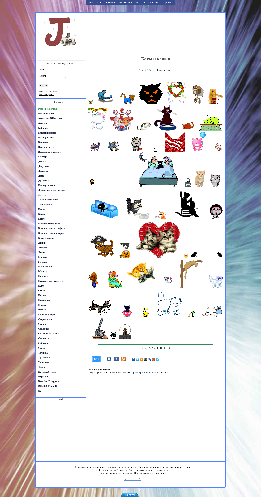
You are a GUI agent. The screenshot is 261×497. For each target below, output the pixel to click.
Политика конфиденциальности (115, 473)
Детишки (43, 170)
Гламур (42, 156)
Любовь (42, 247)
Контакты (122, 469)
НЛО (41, 285)
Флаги (41, 367)
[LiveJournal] (150, 359)
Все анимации (46, 113)
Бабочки (43, 127)
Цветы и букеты (47, 371)
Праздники (44, 300)
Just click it (94, 2)
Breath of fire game (48, 381)
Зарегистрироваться (48, 91)
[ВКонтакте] (133, 359)
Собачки (43, 343)
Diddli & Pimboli (47, 386)
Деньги (42, 161)
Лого (131, 469)
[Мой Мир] (145, 359)
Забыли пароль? (46, 94)
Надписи (43, 276)
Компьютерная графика (51, 228)
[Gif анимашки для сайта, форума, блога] (61, 32)
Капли (41, 214)
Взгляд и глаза (46, 137)
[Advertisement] (155, 32)
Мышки (42, 271)
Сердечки (43, 328)
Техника (43, 352)
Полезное (133, 2)
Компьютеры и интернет (51, 233)
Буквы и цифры (47, 132)
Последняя (164, 70)
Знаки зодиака (46, 204)
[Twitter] (137, 359)
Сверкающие (45, 319)
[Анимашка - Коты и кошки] (90, 103)
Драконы (43, 180)
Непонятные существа (50, 280)
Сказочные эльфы (48, 333)
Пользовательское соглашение (150, 473)
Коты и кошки (46, 237)
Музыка (42, 261)
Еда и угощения (47, 185)
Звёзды (42, 194)
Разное (42, 309)
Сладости (43, 338)
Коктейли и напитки (49, 223)
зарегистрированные (142, 372)
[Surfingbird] (158, 359)
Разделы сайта (114, 2)
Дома (41, 175)
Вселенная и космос (49, 151)
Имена (42, 209)
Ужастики (43, 362)
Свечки (42, 324)
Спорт (41, 347)
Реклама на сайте (145, 469)
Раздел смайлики (47, 108)
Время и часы (46, 147)
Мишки (42, 257)
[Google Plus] (154, 359)
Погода (42, 295)
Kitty (41, 390)
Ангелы (42, 123)
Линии (41, 242)
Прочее (168, 2)
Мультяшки (45, 266)
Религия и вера (46, 314)
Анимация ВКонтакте (50, 118)
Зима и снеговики (48, 199)
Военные (43, 142)
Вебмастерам (163, 469)
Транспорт (44, 357)
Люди (41, 252)
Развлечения (151, 2)
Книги (41, 218)
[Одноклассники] (141, 359)
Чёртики (43, 376)
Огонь (41, 290)
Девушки (43, 166)
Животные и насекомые (51, 190)
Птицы (42, 304)
